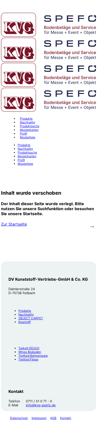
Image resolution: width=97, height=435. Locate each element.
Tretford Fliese (28, 359)
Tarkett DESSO (28, 348)
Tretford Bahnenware (33, 355)
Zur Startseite (14, 224)
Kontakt (65, 418)
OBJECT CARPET (30, 318)
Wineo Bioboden (29, 352)
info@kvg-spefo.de (41, 405)
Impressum (39, 418)
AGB (53, 418)
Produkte (24, 311)
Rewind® (24, 322)
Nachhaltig (26, 314)
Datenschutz (19, 418)
